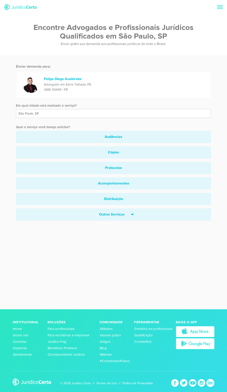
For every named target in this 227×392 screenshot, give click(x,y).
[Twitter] (184, 382)
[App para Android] (195, 343)
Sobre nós (21, 335)
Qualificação (143, 335)
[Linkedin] (210, 382)
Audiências (113, 137)
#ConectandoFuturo (115, 361)
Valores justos (110, 335)
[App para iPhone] (195, 331)
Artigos (105, 342)
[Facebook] (175, 382)
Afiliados (106, 329)
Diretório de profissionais (153, 329)
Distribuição (113, 199)
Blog (103, 348)
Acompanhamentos (113, 183)
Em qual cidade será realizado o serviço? (46, 106)
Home (17, 329)
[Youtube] (193, 382)
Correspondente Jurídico (66, 355)
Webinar (106, 355)
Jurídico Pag (57, 342)
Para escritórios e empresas (69, 335)
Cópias (113, 152)
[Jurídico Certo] (20, 7)
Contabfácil (142, 342)
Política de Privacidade (137, 383)
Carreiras (20, 342)
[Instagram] (202, 382)
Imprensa (20, 348)
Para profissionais (61, 329)
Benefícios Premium (62, 348)
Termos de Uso (106, 383)
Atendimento (22, 355)
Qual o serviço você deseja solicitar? (43, 127)
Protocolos (113, 168)
